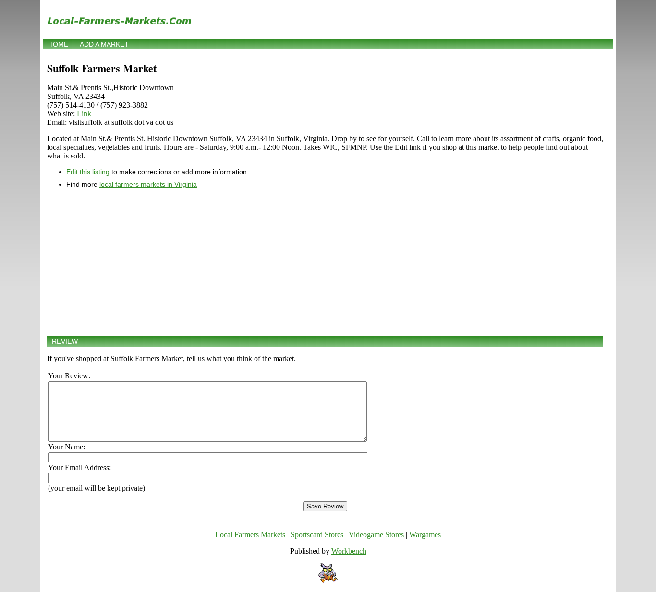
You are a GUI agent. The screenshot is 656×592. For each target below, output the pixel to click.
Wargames (425, 535)
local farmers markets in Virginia (148, 184)
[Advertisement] (325, 262)
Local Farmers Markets (250, 535)
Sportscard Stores (317, 535)
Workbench (348, 551)
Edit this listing (87, 172)
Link (84, 113)
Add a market (104, 44)
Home (58, 44)
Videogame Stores (376, 535)
